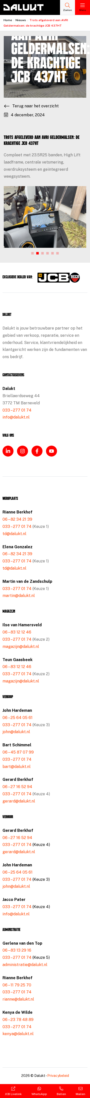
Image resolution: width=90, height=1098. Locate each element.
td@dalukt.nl (14, 533)
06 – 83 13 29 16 (16, 950)
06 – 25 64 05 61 (17, 717)
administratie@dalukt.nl (24, 964)
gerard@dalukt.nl (18, 801)
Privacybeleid (58, 1076)
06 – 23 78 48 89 (18, 1019)
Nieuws (21, 20)
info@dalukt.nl (16, 417)
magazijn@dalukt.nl (20, 646)
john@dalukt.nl (16, 731)
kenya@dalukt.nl (18, 1033)
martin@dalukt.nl (18, 595)
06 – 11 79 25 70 (16, 985)
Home (8, 20)
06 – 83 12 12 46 (16, 632)
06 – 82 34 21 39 (17, 519)
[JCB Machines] (54, 278)
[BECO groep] (75, 278)
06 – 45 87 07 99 (18, 752)
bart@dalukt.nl (16, 766)
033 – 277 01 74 (17, 410)
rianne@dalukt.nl (18, 999)
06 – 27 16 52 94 (17, 786)
